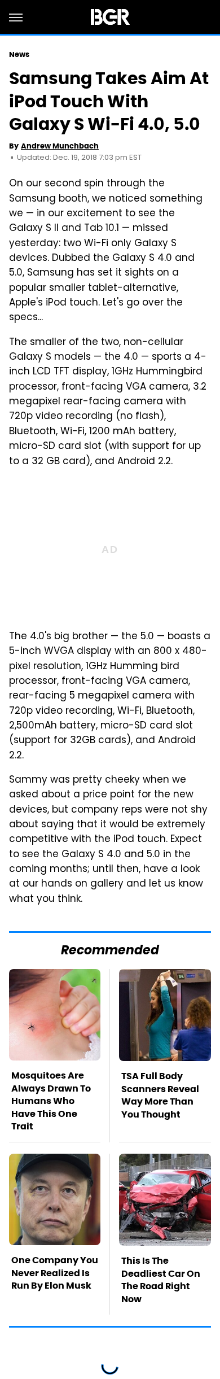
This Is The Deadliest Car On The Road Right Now (160, 1279)
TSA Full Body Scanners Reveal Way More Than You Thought (160, 1095)
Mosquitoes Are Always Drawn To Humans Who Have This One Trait (51, 1101)
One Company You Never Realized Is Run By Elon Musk (54, 1272)
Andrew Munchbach (60, 146)
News (19, 54)
